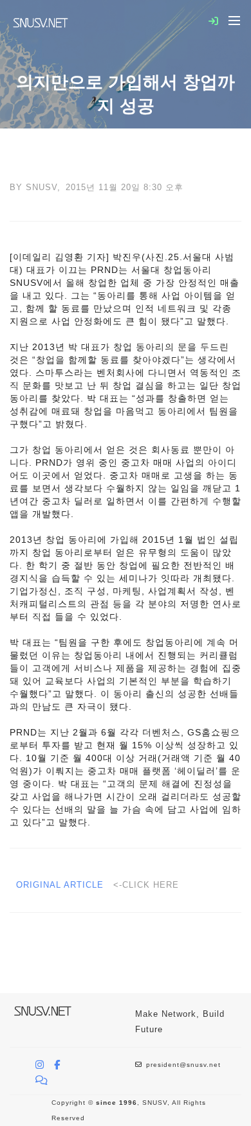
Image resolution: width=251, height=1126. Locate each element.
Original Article (61, 885)
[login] (214, 21)
